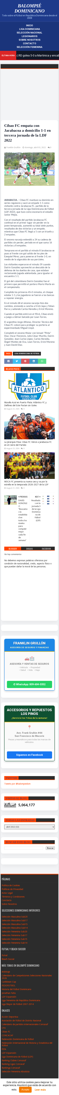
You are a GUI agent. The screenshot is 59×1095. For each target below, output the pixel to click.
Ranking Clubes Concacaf (14, 1060)
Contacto (29, 43)
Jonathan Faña (9, 993)
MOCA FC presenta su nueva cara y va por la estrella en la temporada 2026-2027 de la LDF (26, 483)
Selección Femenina (29, 47)
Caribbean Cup (9, 982)
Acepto (25, 1089)
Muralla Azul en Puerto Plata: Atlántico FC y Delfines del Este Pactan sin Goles (25, 404)
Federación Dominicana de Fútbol (18, 1039)
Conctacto (6, 900)
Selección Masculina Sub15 (15, 924)
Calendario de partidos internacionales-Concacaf (25, 1024)
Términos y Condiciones (13, 896)
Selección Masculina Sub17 (15, 920)
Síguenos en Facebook (29, 754)
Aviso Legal (7, 893)
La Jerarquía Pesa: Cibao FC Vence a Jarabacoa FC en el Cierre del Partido (28, 443)
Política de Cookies (11, 885)
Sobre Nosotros (29, 39)
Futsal (4, 955)
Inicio (29, 25)
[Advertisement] (29, 98)
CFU (4, 1028)
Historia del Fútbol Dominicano (16, 989)
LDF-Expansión (9, 997)
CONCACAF (7, 1035)
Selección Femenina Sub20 (14, 931)
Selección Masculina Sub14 (15, 928)
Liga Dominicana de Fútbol (26, 353)
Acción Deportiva (10, 1017)
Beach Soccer (8, 959)
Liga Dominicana (29, 29)
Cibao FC (6, 1031)
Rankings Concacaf (11, 1068)
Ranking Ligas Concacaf (13, 1064)
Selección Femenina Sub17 (14, 935)
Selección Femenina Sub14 (14, 943)
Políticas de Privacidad (12, 889)
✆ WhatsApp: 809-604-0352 (29, 684)
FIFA (4, 1049)
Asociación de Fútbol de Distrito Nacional (21, 1020)
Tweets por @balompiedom (17, 784)
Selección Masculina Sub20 (15, 916)
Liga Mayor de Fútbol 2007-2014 (18, 1004)
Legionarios (29, 36)
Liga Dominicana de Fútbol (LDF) (17, 1056)
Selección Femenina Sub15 (14, 939)
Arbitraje (6, 972)
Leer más (40, 1089)
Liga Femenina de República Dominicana (21, 1000)
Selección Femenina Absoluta (15, 1071)
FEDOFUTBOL (8, 985)
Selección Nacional (29, 32)
